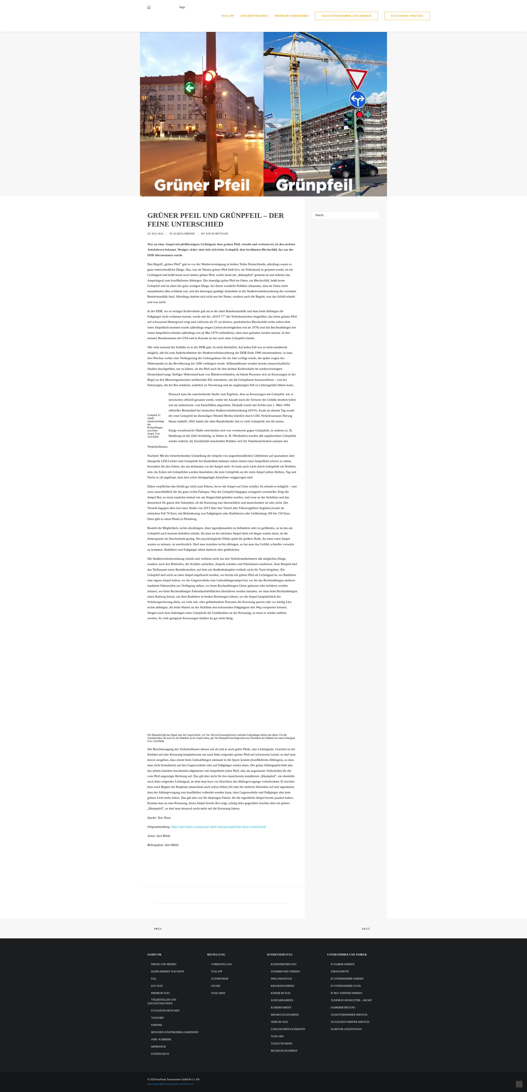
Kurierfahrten (281, 1007)
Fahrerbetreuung (343, 1007)
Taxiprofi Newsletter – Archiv (351, 1000)
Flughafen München (165, 1010)
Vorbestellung (221, 964)
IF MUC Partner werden (346, 993)
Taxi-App (227, 15)
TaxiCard (277, 1036)
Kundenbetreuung (284, 964)
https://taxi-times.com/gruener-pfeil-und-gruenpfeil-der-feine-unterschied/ (218, 826)
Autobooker (219, 978)
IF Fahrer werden (342, 964)
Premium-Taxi (160, 993)
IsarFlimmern (184, 233)
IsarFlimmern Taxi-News (167, 971)
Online (215, 986)
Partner (156, 1025)
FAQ (153, 978)
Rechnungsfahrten (284, 1050)
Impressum (158, 1046)
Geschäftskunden (254, 15)
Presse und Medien (163, 964)
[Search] (346, 215)
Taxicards (218, 993)
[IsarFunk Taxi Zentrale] (180, 16)
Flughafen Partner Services (350, 1022)
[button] (375, 215)
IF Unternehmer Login (346, 986)
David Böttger (217, 233)
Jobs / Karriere (161, 1039)
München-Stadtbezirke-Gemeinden (174, 1032)
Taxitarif (157, 1017)
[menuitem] (229, 16)
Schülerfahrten (282, 1000)
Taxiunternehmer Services (349, 1014)
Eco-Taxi (157, 986)
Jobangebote (340, 971)
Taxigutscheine (281, 1043)
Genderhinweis (185, 1083)
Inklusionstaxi (281, 978)
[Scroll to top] (519, 1083)
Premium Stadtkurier (291, 15)
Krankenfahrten (282, 986)
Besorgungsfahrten (285, 1014)
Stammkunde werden (285, 971)
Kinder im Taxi (280, 993)
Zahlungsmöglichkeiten (288, 1029)
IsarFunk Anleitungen (346, 1029)
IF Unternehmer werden (347, 978)
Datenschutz (160, 1053)
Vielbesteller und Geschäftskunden (161, 1001)
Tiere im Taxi (279, 1022)
